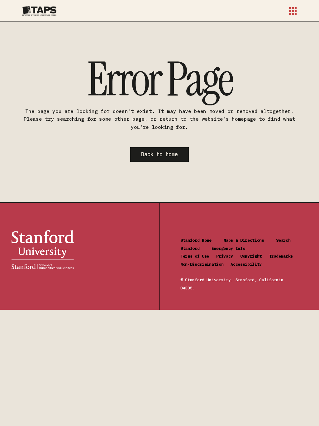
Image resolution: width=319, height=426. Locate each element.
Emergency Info (228, 248)
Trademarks (283, 256)
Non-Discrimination (205, 264)
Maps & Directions (249, 240)
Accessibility (246, 264)
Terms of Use (198, 256)
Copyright (254, 256)
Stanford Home (201, 240)
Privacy (228, 256)
